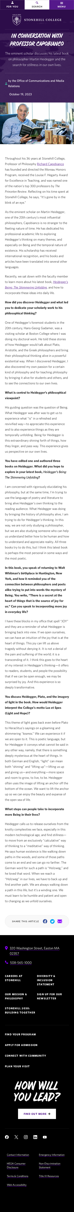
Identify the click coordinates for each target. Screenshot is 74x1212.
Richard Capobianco (50, 164)
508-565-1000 (21, 963)
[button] (12, 5)
